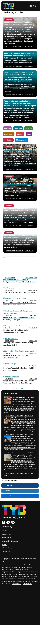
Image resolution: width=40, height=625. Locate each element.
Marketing (8, 140)
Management (21, 140)
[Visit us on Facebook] (3, 522)
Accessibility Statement (10, 541)
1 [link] (13, 389)
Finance (28, 128)
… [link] (18, 389)
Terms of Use (6, 534)
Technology (8, 134)
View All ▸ (7, 476)
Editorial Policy (7, 548)
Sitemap (4, 544)
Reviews (7, 128)
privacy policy (16, 583)
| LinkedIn (7, 496)
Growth (20, 134)
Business (18, 128)
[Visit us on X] (8, 522)
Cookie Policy (27, 583)
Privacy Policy (6, 538)
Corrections (6, 551)
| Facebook (8, 485)
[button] (31, 6)
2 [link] (15, 389)
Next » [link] (24, 389)
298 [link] (20, 389)
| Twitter (7, 490)
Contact (4, 531)
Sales (29, 134)
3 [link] (16, 389)
